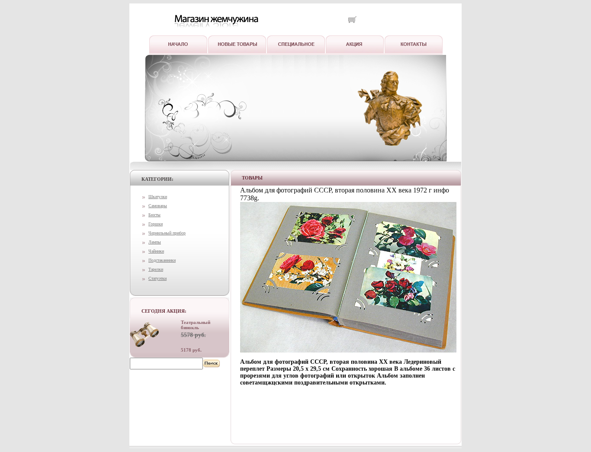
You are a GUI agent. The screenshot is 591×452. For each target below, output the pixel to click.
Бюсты (154, 214)
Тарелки (155, 269)
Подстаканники (162, 260)
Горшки (155, 223)
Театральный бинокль (195, 325)
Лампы (154, 242)
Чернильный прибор (167, 233)
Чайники (156, 251)
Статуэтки (157, 278)
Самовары (157, 205)
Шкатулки (157, 196)
